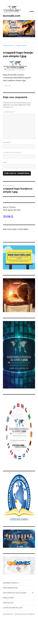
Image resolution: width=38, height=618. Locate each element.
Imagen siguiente (21, 45)
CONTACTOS (8, 603)
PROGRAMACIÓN (10, 588)
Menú (32, 11)
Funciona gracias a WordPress (24, 614)
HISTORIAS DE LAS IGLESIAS (14, 593)
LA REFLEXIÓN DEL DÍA (12, 608)
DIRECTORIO (8, 598)
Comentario (9, 112)
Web (4, 162)
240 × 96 (7, 85)
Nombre (7, 142)
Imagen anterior (8, 45)
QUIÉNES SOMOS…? (11, 583)
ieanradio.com (11, 15)
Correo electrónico (12, 152)
